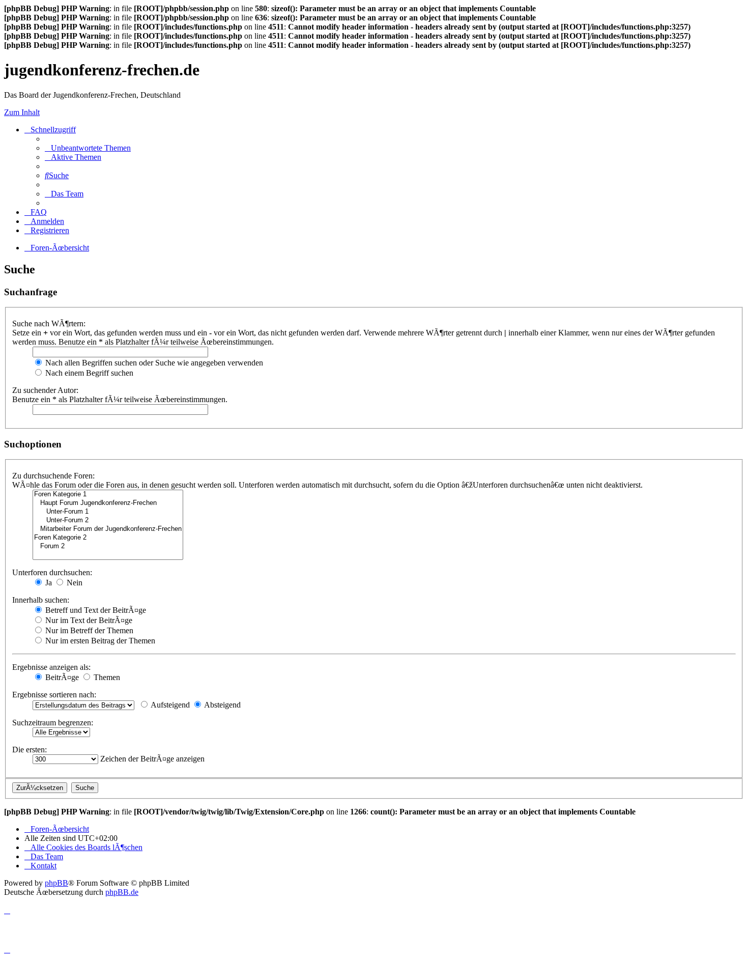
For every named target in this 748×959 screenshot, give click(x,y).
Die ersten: (29, 749)
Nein (73, 582)
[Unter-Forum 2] (108, 520)
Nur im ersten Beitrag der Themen (99, 640)
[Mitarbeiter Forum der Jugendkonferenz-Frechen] (108, 529)
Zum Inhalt (22, 112)
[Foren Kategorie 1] (108, 494)
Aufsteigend (169, 704)
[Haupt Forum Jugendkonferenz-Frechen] (108, 503)
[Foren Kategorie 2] (108, 537)
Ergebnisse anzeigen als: (51, 667)
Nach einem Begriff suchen (88, 373)
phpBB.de (121, 892)
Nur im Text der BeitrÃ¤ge (87, 620)
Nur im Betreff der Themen (88, 630)
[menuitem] (88, 148)
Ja (47, 582)
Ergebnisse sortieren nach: (54, 694)
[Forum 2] (108, 546)
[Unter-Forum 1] (108, 511)
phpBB (56, 883)
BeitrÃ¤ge (61, 677)
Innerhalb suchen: (40, 600)
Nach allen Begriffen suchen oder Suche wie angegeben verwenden (153, 362)
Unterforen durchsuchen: (52, 572)
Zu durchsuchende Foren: (53, 475)
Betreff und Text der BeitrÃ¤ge (94, 610)
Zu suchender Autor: (45, 390)
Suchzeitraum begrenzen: (52, 722)
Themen (106, 677)
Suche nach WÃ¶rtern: (48, 323)
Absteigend (222, 704)
